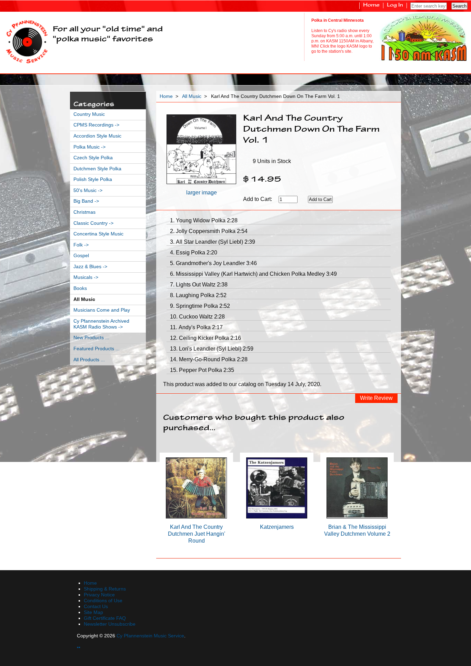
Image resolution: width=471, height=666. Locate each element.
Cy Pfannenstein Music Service (150, 635)
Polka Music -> (89, 147)
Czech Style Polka (93, 157)
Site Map (93, 612)
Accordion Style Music (97, 136)
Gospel (81, 255)
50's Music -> (87, 190)
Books (80, 288)
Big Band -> (86, 201)
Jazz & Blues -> (90, 266)
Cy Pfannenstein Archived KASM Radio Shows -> (101, 324)
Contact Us (96, 606)
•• (78, 647)
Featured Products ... (96, 348)
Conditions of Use (103, 600)
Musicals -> (85, 277)
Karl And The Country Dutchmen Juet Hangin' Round (196, 534)
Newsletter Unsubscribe (110, 624)
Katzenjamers (277, 527)
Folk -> (81, 245)
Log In (395, 5)
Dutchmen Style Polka (97, 168)
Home (371, 5)
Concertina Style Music (98, 233)
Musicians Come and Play (101, 310)
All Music (191, 96)
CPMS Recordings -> (96, 125)
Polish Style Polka (92, 179)
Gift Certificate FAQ (105, 618)
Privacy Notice (99, 594)
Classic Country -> (93, 223)
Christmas (84, 212)
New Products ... (91, 337)
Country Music (89, 114)
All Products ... (89, 359)
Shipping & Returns (105, 589)
